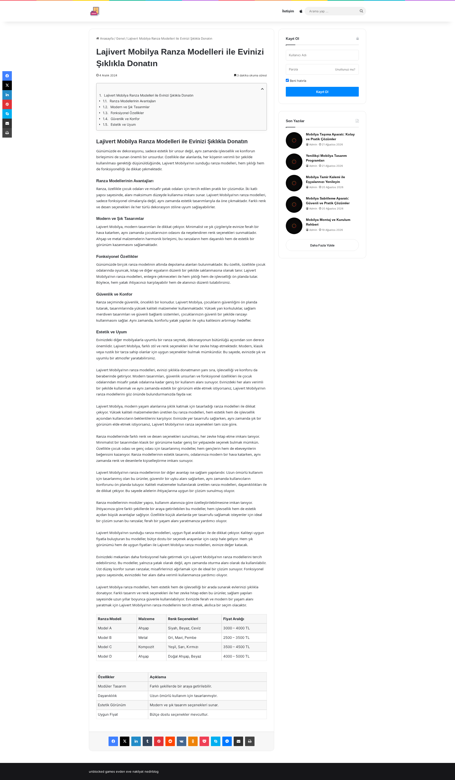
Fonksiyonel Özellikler (127, 113)
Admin (313, 144)
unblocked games (102, 771)
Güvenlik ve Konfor (125, 119)
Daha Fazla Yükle (322, 245)
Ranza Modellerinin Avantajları (133, 101)
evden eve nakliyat (130, 771)
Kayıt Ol (322, 92)
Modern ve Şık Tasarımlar (130, 107)
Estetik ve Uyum (123, 124)
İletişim (288, 11)
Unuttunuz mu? (345, 69)
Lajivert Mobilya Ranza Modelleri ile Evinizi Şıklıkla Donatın (148, 95)
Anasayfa (106, 38)
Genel (120, 38)
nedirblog (152, 771)
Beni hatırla (297, 81)
